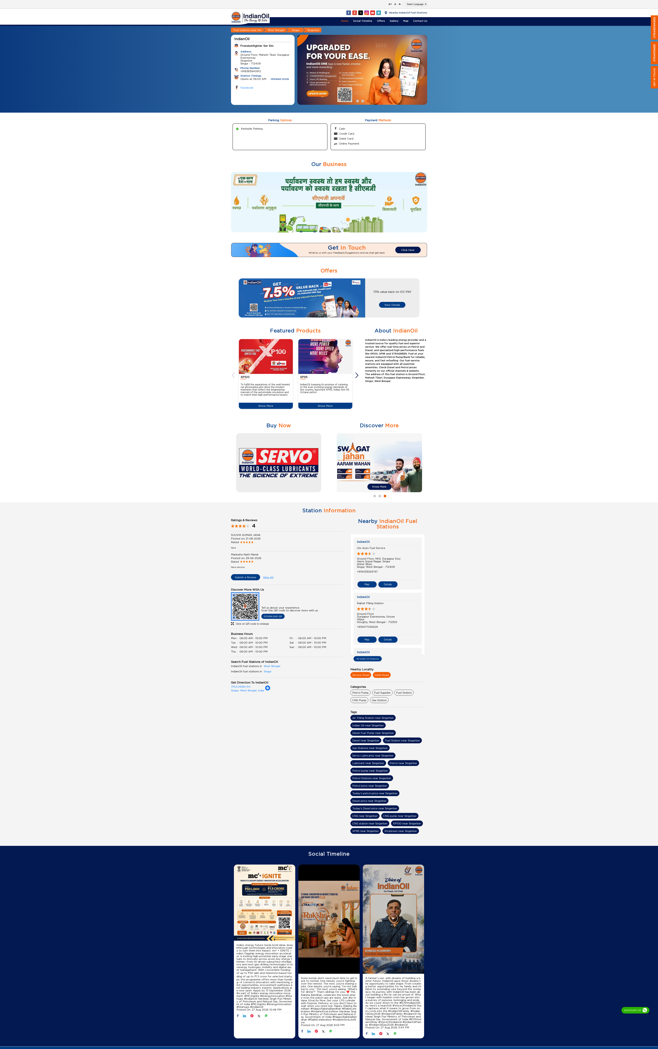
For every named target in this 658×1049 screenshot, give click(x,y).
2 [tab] (362, 100)
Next (357, 375)
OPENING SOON (280, 79)
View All (268, 577)
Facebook (246, 87)
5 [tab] (331, 228)
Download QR (273, 616)
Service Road (360, 675)
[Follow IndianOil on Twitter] (360, 12)
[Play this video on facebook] (329, 920)
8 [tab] (347, 228)
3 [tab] (367, 100)
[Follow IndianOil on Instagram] (366, 12)
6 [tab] (337, 228)
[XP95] (325, 356)
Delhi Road (382, 675)
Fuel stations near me (247, 30)
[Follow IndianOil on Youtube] (372, 12)
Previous (233, 375)
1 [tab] (357, 100)
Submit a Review (245, 577)
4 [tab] (326, 228)
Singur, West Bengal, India (247, 690)
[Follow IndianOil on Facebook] (348, 12)
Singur (296, 30)
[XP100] (266, 356)
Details (388, 584)
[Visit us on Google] (354, 12)
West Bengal (276, 30)
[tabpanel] (362, 70)
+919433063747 (367, 571)
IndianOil (363, 541)
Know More (265, 405)
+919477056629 (367, 626)
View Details (392, 304)
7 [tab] (342, 228)
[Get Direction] (267, 689)
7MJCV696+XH (240, 686)
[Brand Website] (378, 12)
